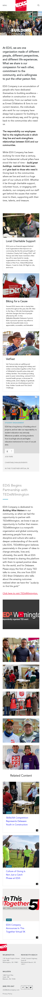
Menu (5, 5)
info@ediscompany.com (11, 990)
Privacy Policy (7, 994)
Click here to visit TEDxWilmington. (20, 593)
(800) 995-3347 (8, 986)
